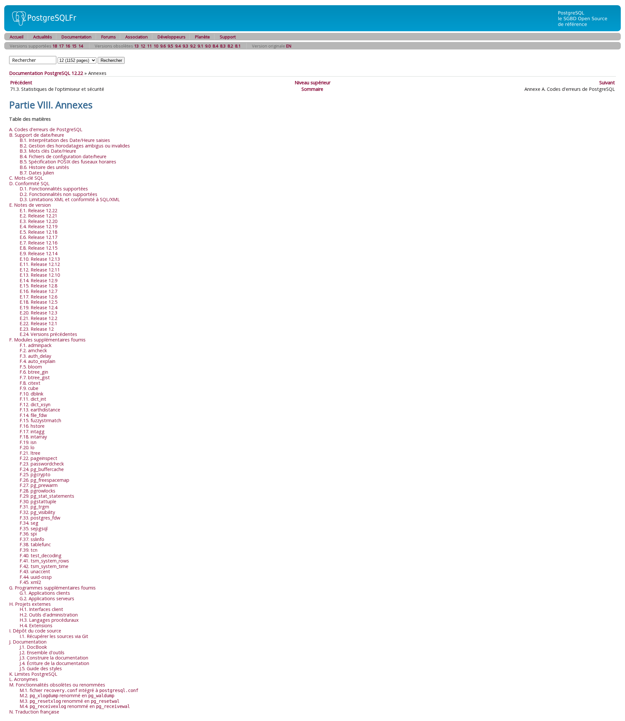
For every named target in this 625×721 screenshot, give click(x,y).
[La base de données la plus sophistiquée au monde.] (586, 29)
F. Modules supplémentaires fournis (47, 340)
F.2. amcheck (33, 350)
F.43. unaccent (35, 571)
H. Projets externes (30, 604)
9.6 (163, 46)
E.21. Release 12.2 (38, 318)
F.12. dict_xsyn (35, 404)
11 (149, 46)
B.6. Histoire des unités (44, 167)
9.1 (200, 46)
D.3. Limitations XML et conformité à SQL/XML (70, 199)
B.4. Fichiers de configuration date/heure (63, 156)
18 (54, 46)
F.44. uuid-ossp (36, 577)
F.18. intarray (33, 437)
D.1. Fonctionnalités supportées (54, 189)
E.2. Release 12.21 (38, 216)
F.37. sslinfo (32, 539)
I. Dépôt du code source (35, 631)
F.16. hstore (32, 426)
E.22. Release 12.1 (38, 323)
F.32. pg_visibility (37, 512)
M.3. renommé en (69, 701)
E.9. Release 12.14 (38, 253)
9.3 (185, 46)
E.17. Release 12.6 (38, 297)
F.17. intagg (32, 431)
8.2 (230, 46)
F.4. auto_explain (37, 361)
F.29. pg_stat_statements (47, 496)
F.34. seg (29, 523)
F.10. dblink (31, 394)
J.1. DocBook (33, 647)
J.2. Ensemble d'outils (42, 652)
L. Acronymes (23, 679)
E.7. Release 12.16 (38, 243)
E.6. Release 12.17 (38, 237)
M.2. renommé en (67, 695)
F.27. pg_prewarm (39, 485)
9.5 (170, 46)
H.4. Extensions (36, 625)
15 (74, 46)
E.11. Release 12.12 (40, 264)
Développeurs (172, 37)
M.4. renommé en (75, 706)
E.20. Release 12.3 (38, 313)
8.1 (238, 46)
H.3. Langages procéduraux (49, 620)
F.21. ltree (30, 453)
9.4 (178, 46)
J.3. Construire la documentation (54, 658)
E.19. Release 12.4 (38, 307)
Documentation (76, 37)
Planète (202, 37)
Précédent (21, 82)
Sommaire (312, 89)
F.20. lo (27, 447)
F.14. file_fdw (33, 415)
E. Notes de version (30, 205)
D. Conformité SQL (29, 183)
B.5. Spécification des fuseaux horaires (68, 162)
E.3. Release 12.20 (38, 221)
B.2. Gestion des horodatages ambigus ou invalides (75, 146)
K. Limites (33, 674)
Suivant (607, 82)
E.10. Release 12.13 (40, 259)
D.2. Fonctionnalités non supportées (58, 194)
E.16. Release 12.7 (38, 291)
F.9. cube (29, 388)
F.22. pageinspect (38, 458)
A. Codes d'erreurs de (45, 129)
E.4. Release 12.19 (38, 226)
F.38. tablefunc (35, 544)
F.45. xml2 (30, 582)
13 (136, 46)
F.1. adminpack (35, 345)
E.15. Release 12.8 (38, 286)
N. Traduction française (34, 712)
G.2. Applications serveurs (47, 598)
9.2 (193, 46)
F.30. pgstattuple (38, 501)
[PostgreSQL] (41, 29)
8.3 (223, 46)
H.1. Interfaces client (41, 609)
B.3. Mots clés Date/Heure (48, 151)
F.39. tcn (28, 550)
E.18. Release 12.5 (38, 302)
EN (288, 46)
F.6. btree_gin (34, 372)
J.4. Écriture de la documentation (54, 663)
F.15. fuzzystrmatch (40, 420)
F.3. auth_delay (35, 356)
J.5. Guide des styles (41, 668)
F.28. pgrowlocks (37, 491)
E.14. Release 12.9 (38, 280)
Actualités (42, 37)
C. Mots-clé (26, 178)
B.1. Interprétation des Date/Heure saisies (65, 140)
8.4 (215, 46)
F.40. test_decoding (41, 555)
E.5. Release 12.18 (38, 232)
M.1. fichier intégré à (79, 690)
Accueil (16, 37)
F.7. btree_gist (35, 377)
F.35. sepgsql (34, 528)
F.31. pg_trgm (34, 507)
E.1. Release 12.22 (38, 210)
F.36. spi (28, 534)
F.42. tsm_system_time (44, 566)
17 (61, 46)
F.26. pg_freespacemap (44, 480)
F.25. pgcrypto (35, 474)
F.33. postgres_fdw (40, 518)
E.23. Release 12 (37, 329)
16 (67, 46)
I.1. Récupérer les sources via (54, 636)
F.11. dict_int (33, 399)
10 (156, 46)
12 (143, 46)
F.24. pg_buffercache (42, 469)
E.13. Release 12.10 (40, 275)
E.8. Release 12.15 (38, 248)
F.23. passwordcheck (42, 464)
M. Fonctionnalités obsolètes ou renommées (57, 685)
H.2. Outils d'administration (49, 615)
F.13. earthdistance (40, 410)
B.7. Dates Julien (37, 173)
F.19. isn (28, 442)
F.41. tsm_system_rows (44, 561)
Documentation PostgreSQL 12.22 (46, 73)
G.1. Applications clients (45, 593)
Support (228, 37)
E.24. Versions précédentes (48, 334)
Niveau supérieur (312, 82)
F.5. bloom (31, 367)
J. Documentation (28, 642)
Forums (108, 37)
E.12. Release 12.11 (40, 270)
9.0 (208, 46)
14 (80, 46)
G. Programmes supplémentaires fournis (52, 588)
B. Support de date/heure (36, 135)
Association (136, 37)
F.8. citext (30, 383)
